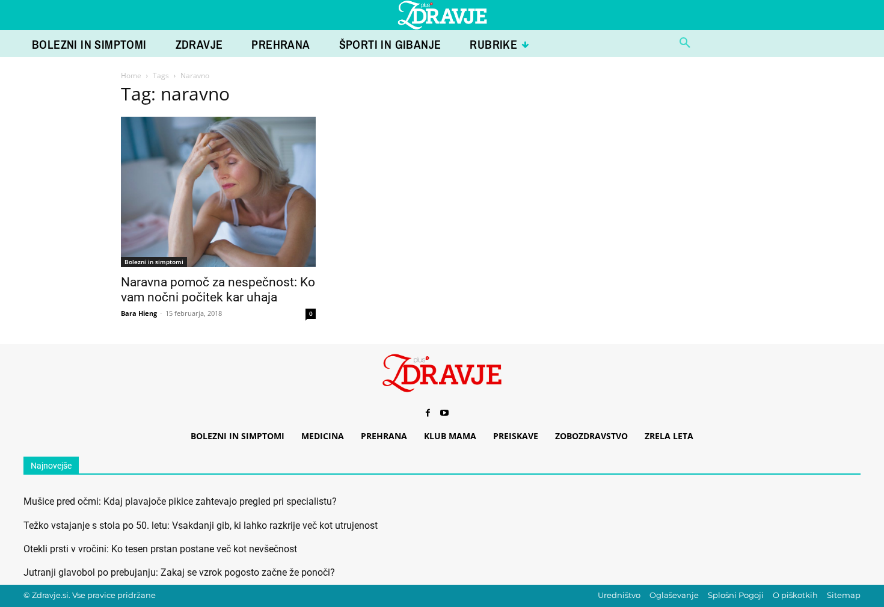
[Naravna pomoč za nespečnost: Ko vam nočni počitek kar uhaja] (218, 192)
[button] (685, 43)
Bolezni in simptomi (153, 261)
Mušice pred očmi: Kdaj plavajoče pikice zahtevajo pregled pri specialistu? (180, 501)
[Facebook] (427, 413)
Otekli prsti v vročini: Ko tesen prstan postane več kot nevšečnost (160, 549)
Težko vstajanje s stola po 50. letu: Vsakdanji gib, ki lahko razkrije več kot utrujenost (200, 525)
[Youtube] (444, 413)
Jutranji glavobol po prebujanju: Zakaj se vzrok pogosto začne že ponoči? (179, 572)
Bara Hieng (139, 313)
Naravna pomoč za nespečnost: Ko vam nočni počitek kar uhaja (218, 289)
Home (131, 75)
